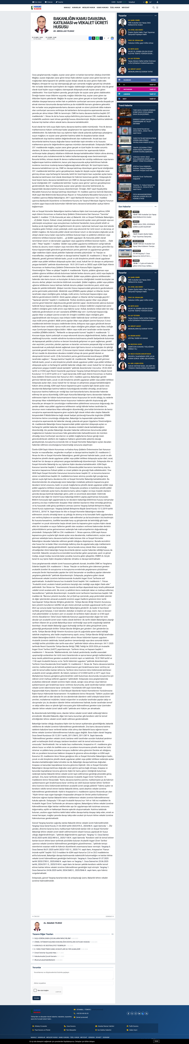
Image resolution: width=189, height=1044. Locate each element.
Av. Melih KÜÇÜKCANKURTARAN (139, 354)
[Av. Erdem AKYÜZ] (122, 337)
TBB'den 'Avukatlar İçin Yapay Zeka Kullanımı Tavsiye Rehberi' (144, 245)
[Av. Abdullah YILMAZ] (41, 24)
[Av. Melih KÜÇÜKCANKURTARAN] (122, 356)
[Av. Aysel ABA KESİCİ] (122, 32)
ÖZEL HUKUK (115, 7)
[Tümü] (156, 16)
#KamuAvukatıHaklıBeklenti (44, 960)
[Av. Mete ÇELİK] (122, 51)
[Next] (143, 1013)
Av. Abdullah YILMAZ (63, 31)
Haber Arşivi (133, 1030)
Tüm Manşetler (71, 1030)
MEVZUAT (125, 7)
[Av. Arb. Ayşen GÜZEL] (122, 366)
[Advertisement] (73, 56)
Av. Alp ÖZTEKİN (134, 58)
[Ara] (154, 7)
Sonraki (109, 916)
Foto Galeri (38, 2)
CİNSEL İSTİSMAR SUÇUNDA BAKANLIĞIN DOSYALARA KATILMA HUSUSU (62, 942)
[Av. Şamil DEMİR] (122, 22)
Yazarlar (60, 2)
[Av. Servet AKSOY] (122, 70)
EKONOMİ (106, 1037)
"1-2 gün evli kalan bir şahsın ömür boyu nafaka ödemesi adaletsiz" (143, 264)
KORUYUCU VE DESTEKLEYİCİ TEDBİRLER (50, 946)
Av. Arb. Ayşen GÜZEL (136, 363)
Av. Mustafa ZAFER (135, 344)
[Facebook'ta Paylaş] (90, 38)
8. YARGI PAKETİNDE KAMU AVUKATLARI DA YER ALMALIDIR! (57, 949)
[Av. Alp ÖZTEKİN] (122, 61)
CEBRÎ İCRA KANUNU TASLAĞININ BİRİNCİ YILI (141, 348)
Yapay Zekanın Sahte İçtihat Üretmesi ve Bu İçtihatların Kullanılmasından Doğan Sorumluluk (142, 62)
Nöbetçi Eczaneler (41, 1026)
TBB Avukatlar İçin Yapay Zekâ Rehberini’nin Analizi (139, 24)
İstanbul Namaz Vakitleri (106, 1026)
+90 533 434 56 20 (82, 1013)
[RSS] (146, 1013)
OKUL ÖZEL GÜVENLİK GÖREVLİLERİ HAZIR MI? (144, 225)
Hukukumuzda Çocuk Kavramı (45, 956)
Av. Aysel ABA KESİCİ (135, 30)
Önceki (36, 916)
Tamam (156, 1041)
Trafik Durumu (133, 1026)
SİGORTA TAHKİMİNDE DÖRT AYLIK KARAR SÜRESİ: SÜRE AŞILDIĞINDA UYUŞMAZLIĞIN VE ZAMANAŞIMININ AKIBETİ (142, 357)
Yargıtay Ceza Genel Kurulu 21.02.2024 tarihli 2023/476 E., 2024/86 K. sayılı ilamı (67, 826)
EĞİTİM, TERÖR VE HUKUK (138, 338)
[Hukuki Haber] (36, 7)
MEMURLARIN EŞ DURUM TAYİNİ (140, 72)
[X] (132, 1013)
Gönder (36, 998)
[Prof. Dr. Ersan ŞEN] (122, 42)
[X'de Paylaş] (93, 38)
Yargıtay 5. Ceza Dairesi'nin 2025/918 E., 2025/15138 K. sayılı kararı (143, 255)
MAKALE (67, 7)
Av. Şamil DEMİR (134, 20)
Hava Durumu (71, 1026)
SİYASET (98, 1037)
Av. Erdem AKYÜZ (134, 336)
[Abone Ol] (112, 38)
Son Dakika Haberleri (104, 1030)
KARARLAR (76, 7)
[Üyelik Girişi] (156, 2)
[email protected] (97, 1009)
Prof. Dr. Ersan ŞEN (135, 40)
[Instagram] (135, 1013)
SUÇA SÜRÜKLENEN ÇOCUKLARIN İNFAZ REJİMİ (52, 938)
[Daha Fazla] (101, 38)
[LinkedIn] (139, 1013)
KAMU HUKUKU (102, 7)
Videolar (50, 2)
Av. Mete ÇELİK (133, 49)
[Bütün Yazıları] (112, 934)
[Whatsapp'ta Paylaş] (97, 38)
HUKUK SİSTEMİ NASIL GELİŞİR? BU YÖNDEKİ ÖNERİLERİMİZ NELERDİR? (141, 367)
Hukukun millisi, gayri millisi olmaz (140, 43)
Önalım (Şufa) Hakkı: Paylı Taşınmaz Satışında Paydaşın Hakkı (141, 33)
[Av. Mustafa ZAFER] (122, 346)
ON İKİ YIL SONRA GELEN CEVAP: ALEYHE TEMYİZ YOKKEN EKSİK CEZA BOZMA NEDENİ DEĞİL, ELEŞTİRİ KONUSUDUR (140, 52)
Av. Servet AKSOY (134, 69)
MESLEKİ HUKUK (88, 7)
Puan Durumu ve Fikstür (42, 1030)
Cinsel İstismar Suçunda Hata (45, 953)
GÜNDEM (136, 260)
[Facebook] (128, 1013)
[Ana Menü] (157, 7)
